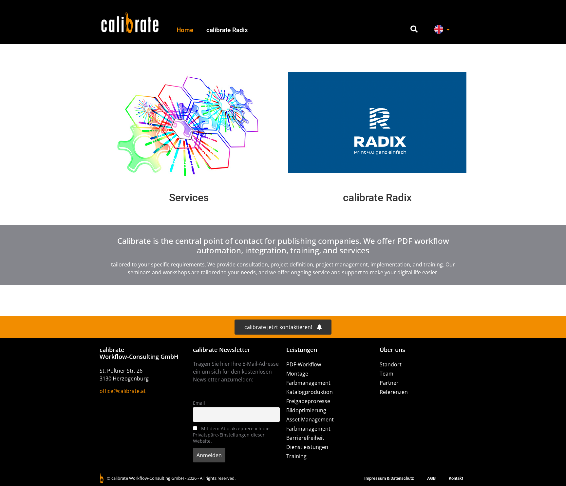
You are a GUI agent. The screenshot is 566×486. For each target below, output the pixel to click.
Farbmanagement (308, 382)
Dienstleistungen (307, 447)
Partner (389, 382)
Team (386, 373)
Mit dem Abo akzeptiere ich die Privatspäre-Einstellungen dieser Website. (231, 434)
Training (296, 456)
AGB (431, 478)
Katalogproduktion (309, 392)
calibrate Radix (227, 30)
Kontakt (456, 478)
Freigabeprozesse (308, 401)
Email (199, 403)
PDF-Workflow (303, 364)
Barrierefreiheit (305, 437)
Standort (391, 364)
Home (185, 30)
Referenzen (394, 392)
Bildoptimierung (306, 410)
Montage (297, 373)
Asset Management (310, 419)
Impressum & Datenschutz (389, 478)
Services (189, 197)
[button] (414, 29)
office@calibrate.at (123, 391)
